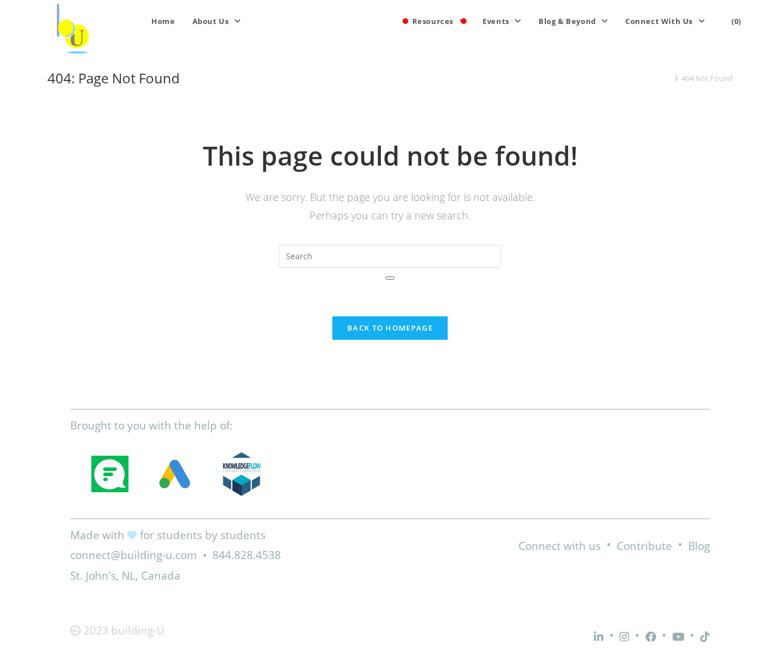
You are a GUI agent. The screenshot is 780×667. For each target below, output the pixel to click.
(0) (736, 21)
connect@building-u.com (133, 555)
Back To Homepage (390, 328)
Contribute (644, 546)
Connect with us (559, 546)
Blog (699, 546)
